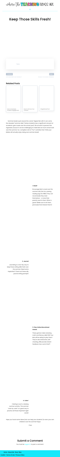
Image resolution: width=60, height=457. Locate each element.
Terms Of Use (10, 455)
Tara (18, 64)
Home (5, 452)
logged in (28, 444)
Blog (20, 452)
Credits (3, 455)
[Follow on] (32, 453)
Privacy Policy (20, 455)
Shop (16, 452)
